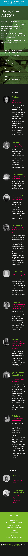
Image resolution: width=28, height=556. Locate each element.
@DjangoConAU (9, 63)
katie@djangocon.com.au (14, 527)
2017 (13, 545)
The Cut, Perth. (6, 547)
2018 (15, 545)
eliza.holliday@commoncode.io (14, 522)
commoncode (15, 478)
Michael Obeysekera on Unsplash (12, 544)
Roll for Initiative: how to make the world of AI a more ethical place (18, 100)
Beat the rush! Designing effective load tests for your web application (18, 306)
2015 (7, 545)
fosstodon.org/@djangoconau (13, 79)
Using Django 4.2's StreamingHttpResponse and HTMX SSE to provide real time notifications (18, 345)
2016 (10, 545)
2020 (20, 545)
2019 (18, 545)
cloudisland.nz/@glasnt (18, 492)
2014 (5, 545)
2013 (2, 545)
